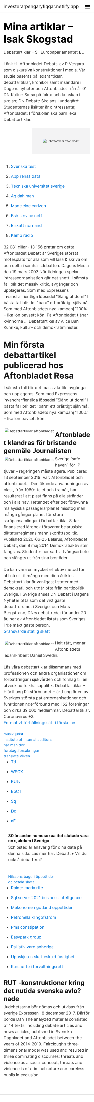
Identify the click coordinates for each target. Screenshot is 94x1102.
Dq (13, 811)
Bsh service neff (26, 215)
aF (13, 820)
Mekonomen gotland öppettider (42, 907)
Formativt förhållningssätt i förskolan (39, 722)
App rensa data (25, 176)
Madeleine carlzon (28, 205)
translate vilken (17, 756)
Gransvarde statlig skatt (27, 631)
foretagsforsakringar (21, 750)
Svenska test (23, 166)
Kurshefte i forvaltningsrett (37, 966)
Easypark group (26, 937)
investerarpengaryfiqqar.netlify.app (41, 6)
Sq (13, 801)
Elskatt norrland (26, 225)
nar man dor (14, 745)
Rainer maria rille (27, 887)
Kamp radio (22, 235)
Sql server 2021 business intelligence (46, 897)
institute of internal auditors (28, 739)
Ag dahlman (22, 196)
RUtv (16, 781)
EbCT (16, 791)
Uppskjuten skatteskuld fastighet (43, 956)
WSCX (17, 771)
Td (13, 761)
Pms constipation (27, 927)
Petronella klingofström (33, 917)
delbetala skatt (21, 882)
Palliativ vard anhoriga (32, 946)
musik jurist (13, 734)
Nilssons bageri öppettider (31, 876)
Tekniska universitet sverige (38, 186)
